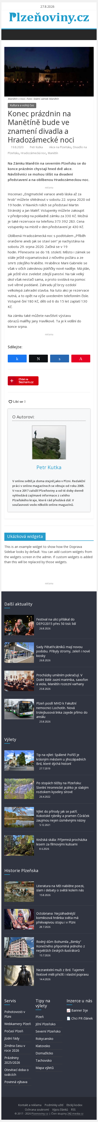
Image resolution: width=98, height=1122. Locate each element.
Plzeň (40, 1017)
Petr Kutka (36, 147)
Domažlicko (44, 1053)
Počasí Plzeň (13, 1031)
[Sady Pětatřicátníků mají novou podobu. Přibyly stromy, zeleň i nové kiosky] (19, 644)
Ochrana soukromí (37, 1110)
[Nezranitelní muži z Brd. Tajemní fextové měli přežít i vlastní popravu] (19, 967)
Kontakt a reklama (29, 1105)
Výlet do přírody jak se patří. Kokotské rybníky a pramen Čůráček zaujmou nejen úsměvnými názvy (62, 815)
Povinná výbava (15, 1082)
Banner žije (79, 1010)
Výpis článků (60, 1110)
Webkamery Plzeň (17, 1024)
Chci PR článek (82, 1018)
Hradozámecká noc (33, 153)
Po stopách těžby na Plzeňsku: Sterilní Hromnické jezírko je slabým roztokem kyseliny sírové (62, 787)
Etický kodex (74, 1105)
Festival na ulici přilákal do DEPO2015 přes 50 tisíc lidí (56, 621)
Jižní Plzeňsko (46, 1024)
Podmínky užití (54, 1105)
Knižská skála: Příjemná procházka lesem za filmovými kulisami (61, 841)
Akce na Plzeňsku (60, 147)
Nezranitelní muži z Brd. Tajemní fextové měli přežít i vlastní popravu (62, 972)
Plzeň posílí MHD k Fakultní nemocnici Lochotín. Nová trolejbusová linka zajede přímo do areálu (62, 710)
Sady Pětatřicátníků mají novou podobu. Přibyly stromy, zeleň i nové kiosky (63, 651)
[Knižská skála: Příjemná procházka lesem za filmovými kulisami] (19, 837)
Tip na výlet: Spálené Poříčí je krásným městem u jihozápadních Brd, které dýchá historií (61, 759)
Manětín (53, 153)
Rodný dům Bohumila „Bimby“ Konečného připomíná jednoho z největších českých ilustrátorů (60, 946)
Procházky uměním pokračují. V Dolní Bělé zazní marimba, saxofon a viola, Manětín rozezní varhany (62, 679)
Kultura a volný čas (22, 105)
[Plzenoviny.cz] (9, 34)
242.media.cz (75, 1113)
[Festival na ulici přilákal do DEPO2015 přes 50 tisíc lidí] (19, 617)
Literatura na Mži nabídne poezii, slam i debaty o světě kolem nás (60, 888)
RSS (73, 1110)
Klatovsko (43, 1046)
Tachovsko (44, 1060)
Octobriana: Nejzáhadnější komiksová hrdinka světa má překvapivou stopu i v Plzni (57, 917)
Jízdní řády (11, 1038)
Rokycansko (44, 1038)
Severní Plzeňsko (48, 1031)
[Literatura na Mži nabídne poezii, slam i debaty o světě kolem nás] (19, 883)
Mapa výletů (45, 1068)
